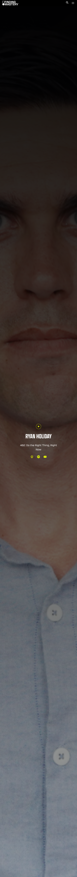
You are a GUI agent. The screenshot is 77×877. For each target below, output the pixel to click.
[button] (67, 2)
